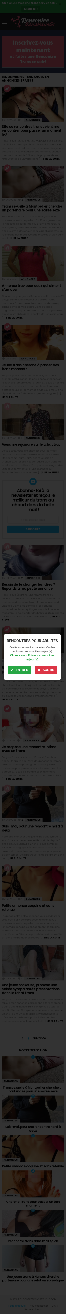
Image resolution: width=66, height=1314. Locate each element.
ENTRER (22, 670)
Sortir (48, 670)
